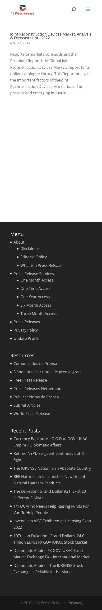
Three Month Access (38, 313)
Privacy (75, 602)
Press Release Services (34, 273)
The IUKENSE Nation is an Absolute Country (52, 468)
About (19, 242)
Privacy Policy (26, 330)
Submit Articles (27, 405)
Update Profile (26, 338)
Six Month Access (35, 305)
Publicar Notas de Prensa (36, 397)
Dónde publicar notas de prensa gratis (48, 371)
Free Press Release (30, 380)
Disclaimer (29, 248)
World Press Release (32, 413)
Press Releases (27, 321)
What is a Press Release (41, 265)
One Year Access (35, 296)
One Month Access (37, 280)
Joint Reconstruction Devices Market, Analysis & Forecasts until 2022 (50, 36)
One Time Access (35, 288)
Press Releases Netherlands (38, 388)
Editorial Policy (33, 256)
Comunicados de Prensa (35, 363)
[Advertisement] (51, 157)
